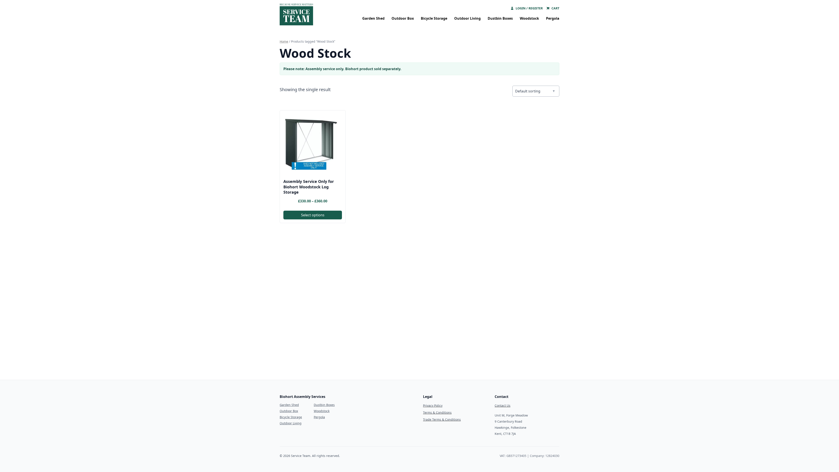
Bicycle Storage (434, 18)
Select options (312, 215)
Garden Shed (373, 18)
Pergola (552, 18)
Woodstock (529, 18)
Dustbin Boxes (500, 18)
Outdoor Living (467, 18)
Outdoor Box (403, 18)
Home (284, 41)
